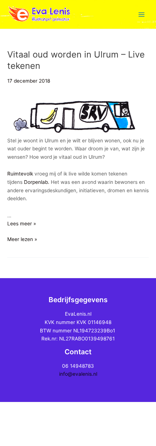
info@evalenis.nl (78, 374)
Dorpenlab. (36, 182)
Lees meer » (21, 223)
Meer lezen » (22, 240)
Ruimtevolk (20, 174)
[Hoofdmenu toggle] (142, 14)
